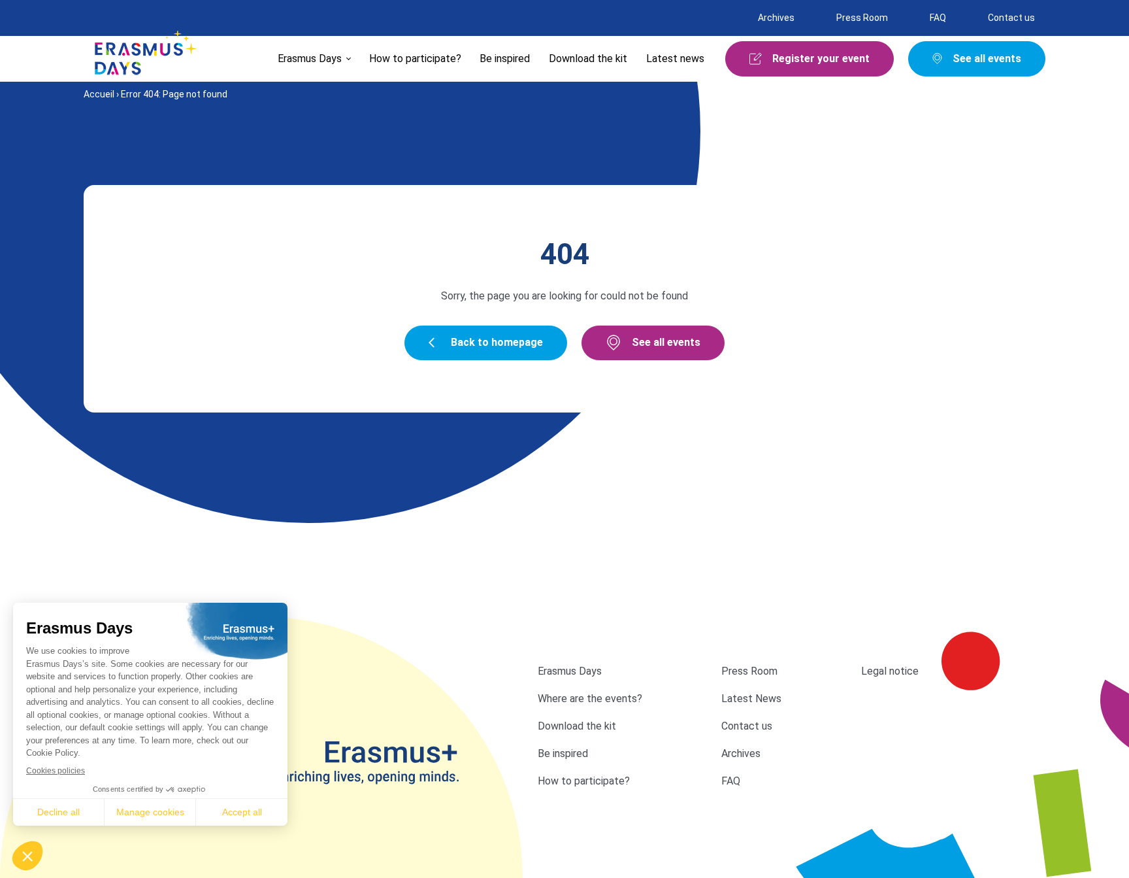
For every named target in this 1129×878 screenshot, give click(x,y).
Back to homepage (497, 342)
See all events (666, 342)
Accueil (99, 94)
